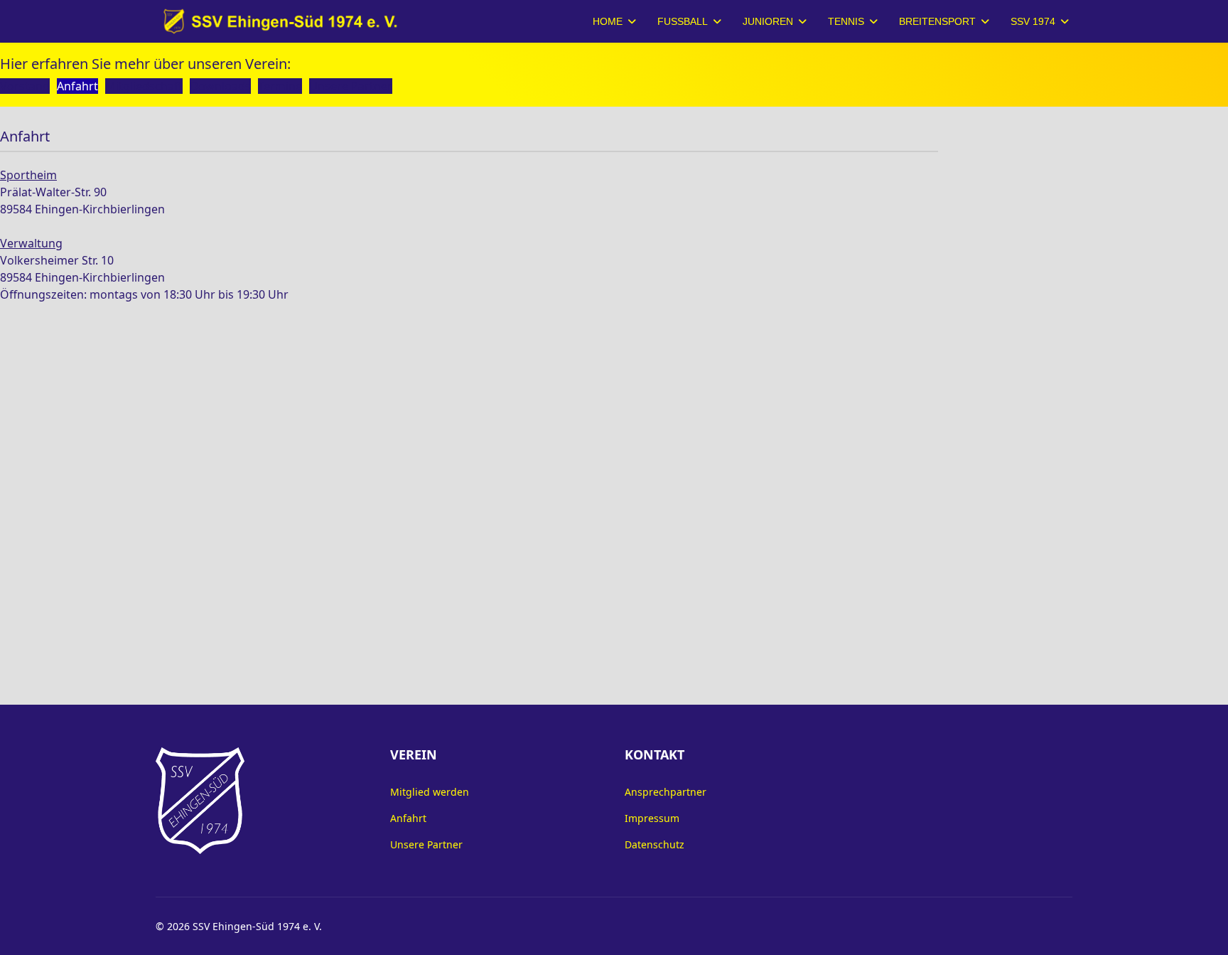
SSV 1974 (1033, 21)
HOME (608, 21)
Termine (280, 86)
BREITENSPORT (937, 21)
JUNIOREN (768, 21)
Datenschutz (654, 844)
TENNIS (846, 21)
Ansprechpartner (665, 792)
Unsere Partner (350, 86)
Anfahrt (77, 86)
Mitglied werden (429, 792)
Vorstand (25, 86)
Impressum (652, 818)
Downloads (220, 86)
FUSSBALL (682, 21)
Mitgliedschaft (144, 86)
